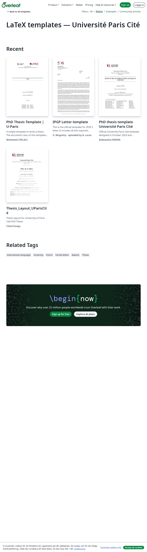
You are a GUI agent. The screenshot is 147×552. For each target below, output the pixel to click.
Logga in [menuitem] (139, 4)
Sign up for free (60, 314)
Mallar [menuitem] (79, 4)
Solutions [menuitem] (66, 4)
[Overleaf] (11, 5)
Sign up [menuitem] (125, 4)
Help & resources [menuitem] (105, 4)
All (91, 11)
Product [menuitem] (52, 4)
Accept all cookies (133, 547)
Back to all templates (18, 11)
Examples (111, 11)
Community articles (130, 11)
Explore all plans (85, 314)
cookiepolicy (79, 548)
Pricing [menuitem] (89, 4)
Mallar (99, 11)
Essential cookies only (110, 547)
